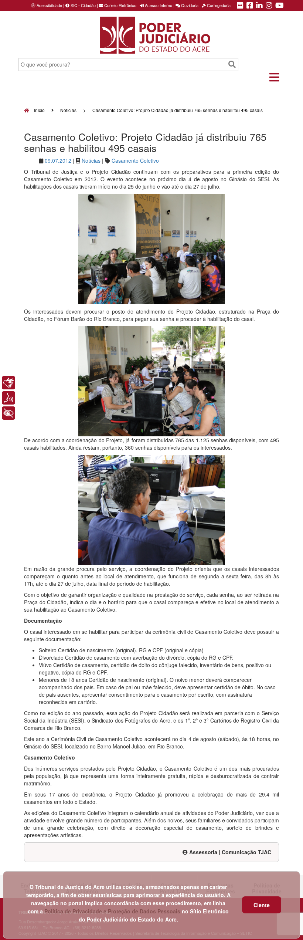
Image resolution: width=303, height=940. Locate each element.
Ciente (261, 905)
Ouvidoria (189, 5)
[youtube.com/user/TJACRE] (280, 6)
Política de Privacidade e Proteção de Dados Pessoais (112, 911)
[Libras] (8, 382)
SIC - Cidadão (82, 5)
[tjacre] (259, 6)
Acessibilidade (49, 5)
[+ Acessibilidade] (8, 413)
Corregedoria (218, 5)
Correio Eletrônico (119, 5)
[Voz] (8, 398)
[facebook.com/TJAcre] (250, 6)
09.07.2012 (58, 160)
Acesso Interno (158, 5)
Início (39, 110)
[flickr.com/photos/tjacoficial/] (240, 6)
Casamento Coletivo (135, 160)
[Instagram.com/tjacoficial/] (269, 6)
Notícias (68, 110)
